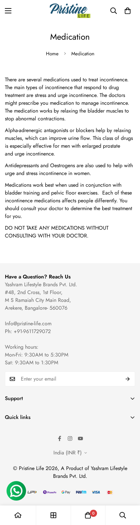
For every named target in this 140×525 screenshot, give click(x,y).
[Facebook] (59, 438)
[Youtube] (80, 438)
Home (52, 53)
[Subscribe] (127, 378)
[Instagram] (70, 438)
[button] (127, 10)
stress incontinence (46, 173)
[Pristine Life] (70, 10)
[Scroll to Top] (128, 490)
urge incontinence (34, 153)
